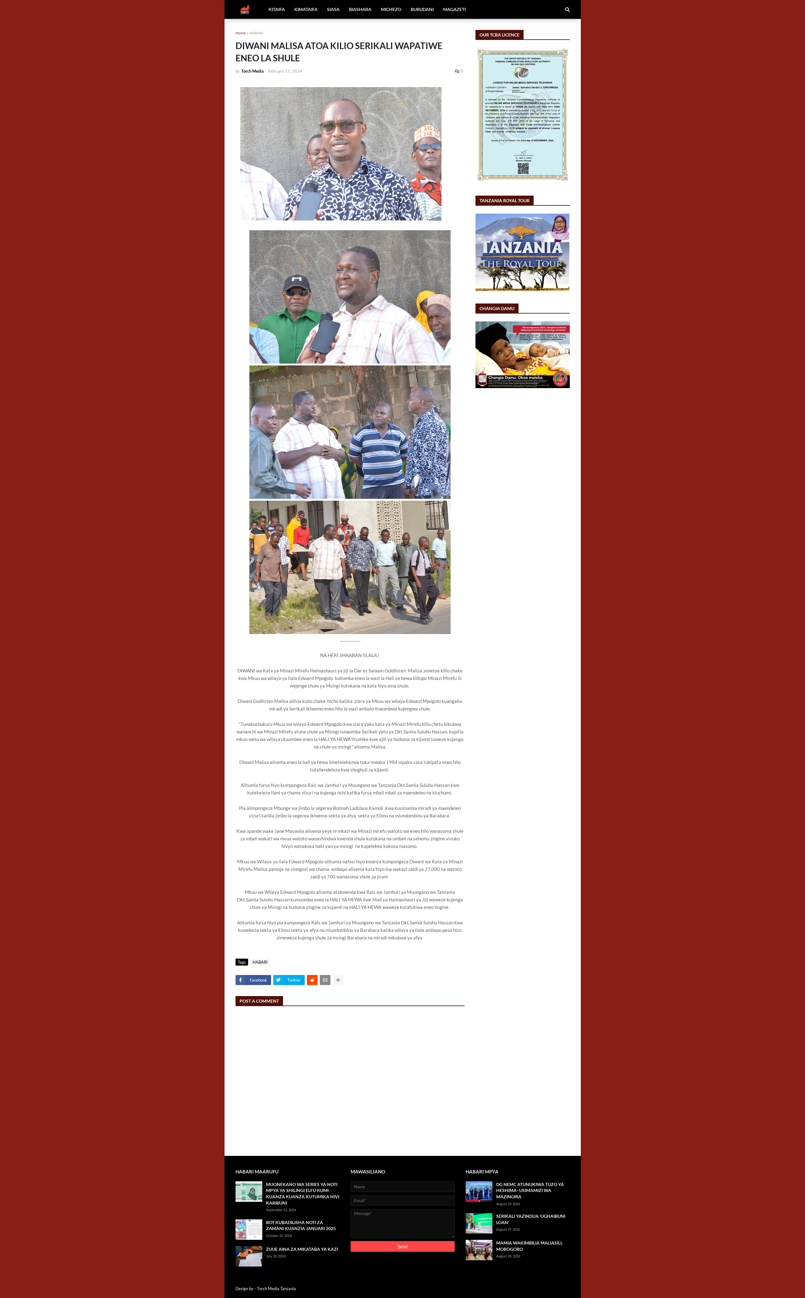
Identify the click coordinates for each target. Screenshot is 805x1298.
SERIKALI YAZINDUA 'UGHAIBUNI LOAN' (530, 1219)
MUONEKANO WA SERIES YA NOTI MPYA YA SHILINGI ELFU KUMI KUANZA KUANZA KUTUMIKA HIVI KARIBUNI (302, 1194)
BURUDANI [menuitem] (422, 9)
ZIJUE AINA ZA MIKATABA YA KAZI (302, 1249)
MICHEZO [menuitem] (391, 9)
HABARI (256, 33)
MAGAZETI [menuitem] (454, 9)
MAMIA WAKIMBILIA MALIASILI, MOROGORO (529, 1246)
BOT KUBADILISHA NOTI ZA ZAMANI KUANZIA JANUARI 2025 (301, 1225)
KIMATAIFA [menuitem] (306, 9)
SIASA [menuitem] (333, 9)
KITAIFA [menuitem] (277, 9)
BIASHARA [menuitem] (360, 9)
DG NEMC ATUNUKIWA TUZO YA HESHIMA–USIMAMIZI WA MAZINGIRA (530, 1190)
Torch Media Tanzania (276, 1288)
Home (241, 33)
